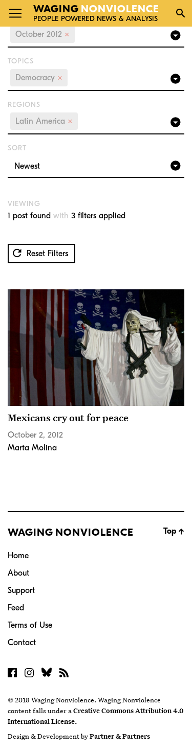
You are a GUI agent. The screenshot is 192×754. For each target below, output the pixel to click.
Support (21, 590)
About (18, 573)
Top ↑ (173, 531)
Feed (16, 607)
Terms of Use (30, 625)
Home (18, 555)
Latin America (44, 121)
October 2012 (42, 34)
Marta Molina (32, 447)
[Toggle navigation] (15, 13)
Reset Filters (46, 253)
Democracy (38, 77)
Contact (22, 642)
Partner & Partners (120, 736)
